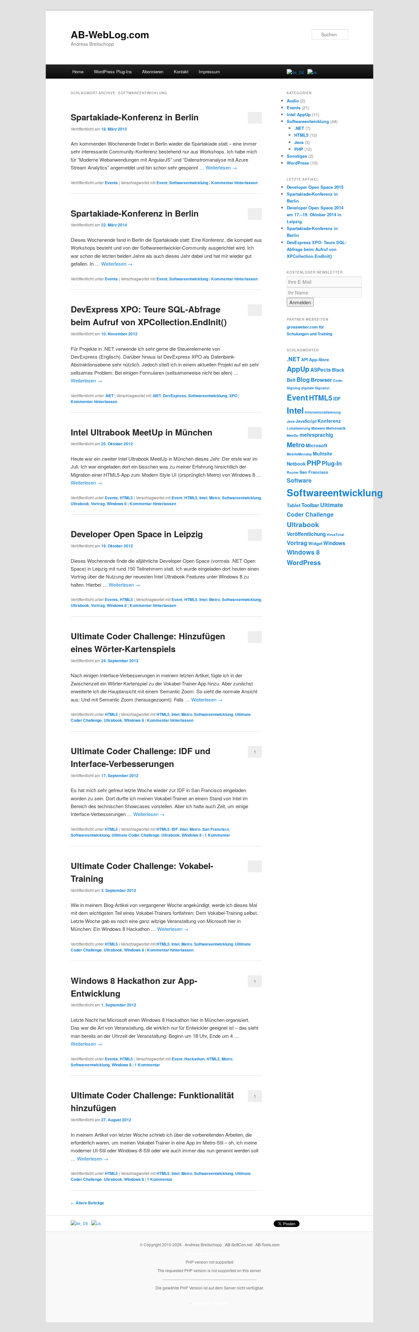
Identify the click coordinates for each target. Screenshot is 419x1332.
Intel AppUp (299, 114)
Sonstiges (297, 156)
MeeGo (293, 435)
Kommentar (217, 835)
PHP (298, 149)
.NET (109, 396)
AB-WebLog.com (110, 34)
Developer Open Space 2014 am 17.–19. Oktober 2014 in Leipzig (315, 214)
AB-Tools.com (267, 1244)
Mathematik (336, 428)
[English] (312, 72)
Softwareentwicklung (188, 183)
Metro (214, 498)
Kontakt (181, 71)
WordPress (298, 163)
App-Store (319, 360)
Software (299, 480)
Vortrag (98, 503)
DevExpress (174, 396)
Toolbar (310, 505)
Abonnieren (152, 71)
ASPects (320, 369)
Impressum (209, 71)
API (304, 360)
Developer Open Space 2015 (315, 187)
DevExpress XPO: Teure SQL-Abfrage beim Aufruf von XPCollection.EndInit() (316, 249)
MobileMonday (299, 454)
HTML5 (126, 498)
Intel (203, 498)
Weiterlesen (221, 167)
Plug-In (332, 463)
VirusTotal (335, 534)
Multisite (322, 453)
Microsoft (316, 445)
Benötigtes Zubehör (210, 1303)
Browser (321, 379)
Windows (334, 543)
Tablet (294, 505)
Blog (303, 379)
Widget (315, 543)
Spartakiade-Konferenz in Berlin (135, 117)
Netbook (296, 463)
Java (298, 142)
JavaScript (306, 421)
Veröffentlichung (306, 534)
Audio (293, 101)
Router (293, 472)
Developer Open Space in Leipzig (137, 534)
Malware (318, 428)
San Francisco (215, 829)
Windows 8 (117, 503)
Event (161, 183)
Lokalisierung (298, 428)
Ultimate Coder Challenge (135, 835)
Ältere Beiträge (87, 1203)
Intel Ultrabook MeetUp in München (141, 432)
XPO (233, 396)
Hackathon (194, 1059)
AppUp (298, 369)
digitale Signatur (315, 387)
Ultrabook (80, 503)
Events (111, 183)
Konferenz (329, 420)
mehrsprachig (316, 434)
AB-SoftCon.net (238, 1244)
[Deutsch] (295, 72)
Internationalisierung (323, 412)
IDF (175, 829)
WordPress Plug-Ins (113, 71)
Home (77, 71)
